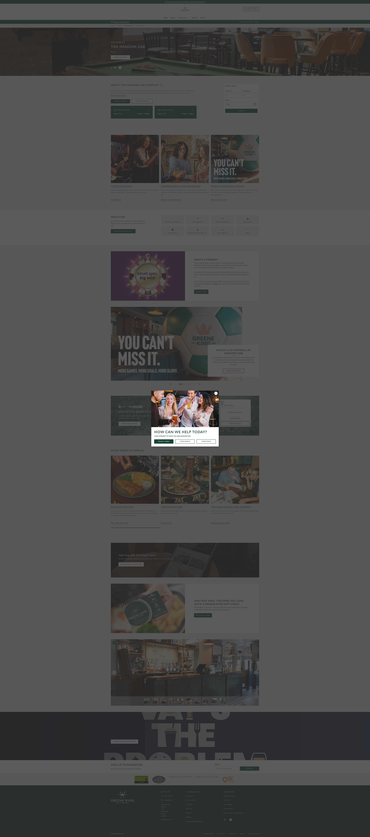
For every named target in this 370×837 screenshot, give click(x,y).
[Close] (216, 393)
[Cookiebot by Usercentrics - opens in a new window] (118, 17)
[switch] (161, 17)
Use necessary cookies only (248, 11)
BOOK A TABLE (164, 441)
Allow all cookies (248, 5)
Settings (204, 18)
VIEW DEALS (206, 441)
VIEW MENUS (185, 441)
